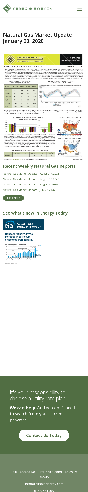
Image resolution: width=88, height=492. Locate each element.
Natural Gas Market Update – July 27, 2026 (29, 190)
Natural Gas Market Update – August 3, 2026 (30, 184)
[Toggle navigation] (80, 8)
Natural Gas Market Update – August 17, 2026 (31, 173)
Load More (13, 198)
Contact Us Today (44, 435)
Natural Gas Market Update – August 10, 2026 (31, 179)
